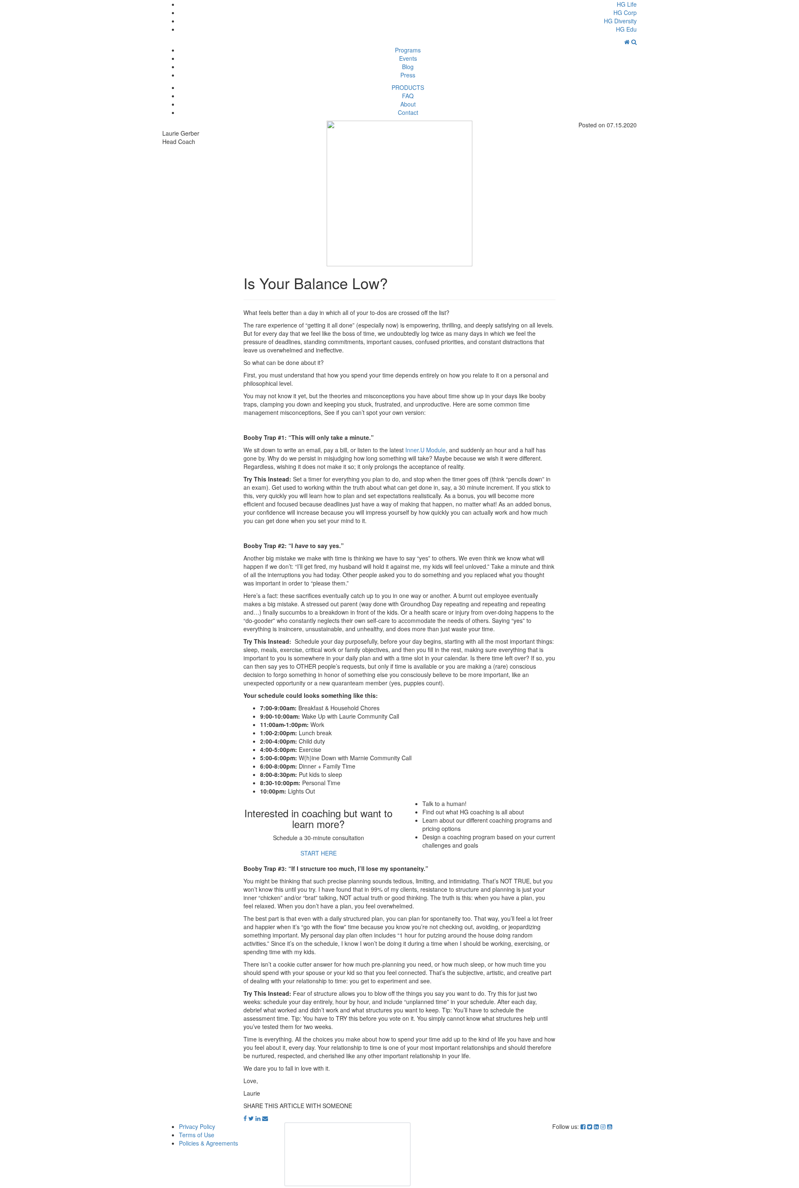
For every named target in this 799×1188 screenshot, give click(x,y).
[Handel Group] (627, 41)
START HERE (318, 853)
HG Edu (626, 29)
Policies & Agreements (208, 1143)
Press (407, 75)
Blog (408, 66)
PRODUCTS (408, 87)
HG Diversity (620, 21)
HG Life (627, 4)
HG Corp (625, 12)
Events (408, 58)
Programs (408, 50)
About (408, 104)
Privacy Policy (197, 1126)
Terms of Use (196, 1135)
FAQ (408, 96)
